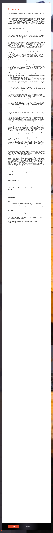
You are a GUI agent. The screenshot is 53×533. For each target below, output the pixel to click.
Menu (49, 2)
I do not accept (27, 526)
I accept (13, 526)
